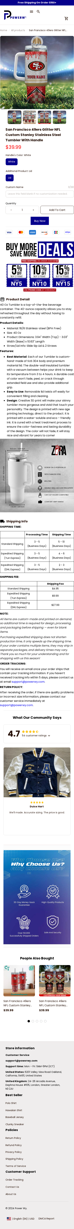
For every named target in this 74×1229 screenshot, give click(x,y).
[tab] (29, 1021)
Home (3, 30)
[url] (21, 1061)
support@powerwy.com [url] (28, 682)
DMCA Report (46, 1218)
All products (18, 30)
